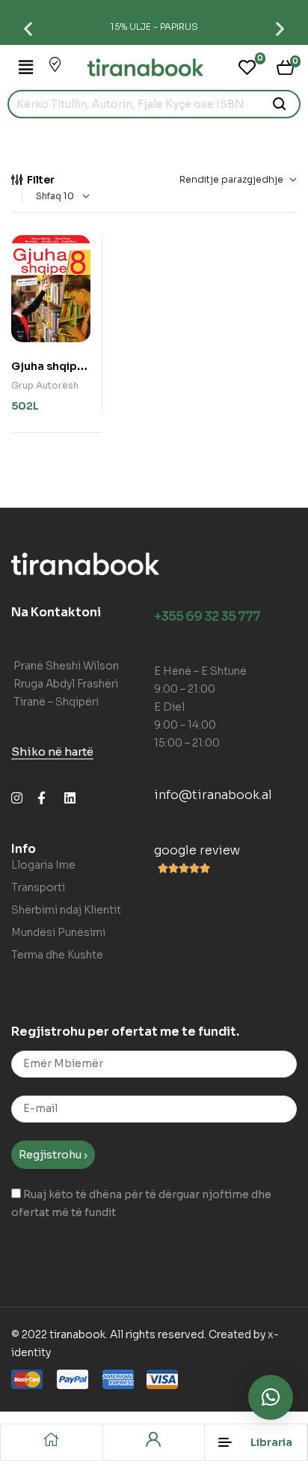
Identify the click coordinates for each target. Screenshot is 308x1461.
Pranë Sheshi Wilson (66, 665)
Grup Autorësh (44, 385)
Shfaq (48, 195)
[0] (247, 67)
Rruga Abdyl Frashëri (65, 683)
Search (280, 104)
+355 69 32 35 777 (207, 617)
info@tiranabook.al (213, 795)
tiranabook (77, 1334)
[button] (28, 28)
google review (197, 850)
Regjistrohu (51, 1154)
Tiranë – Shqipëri (56, 701)
